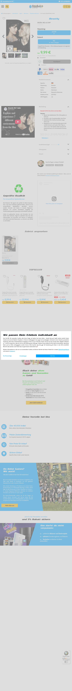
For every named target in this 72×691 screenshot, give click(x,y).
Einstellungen (23, 356)
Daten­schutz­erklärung (64, 349)
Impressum (12, 351)
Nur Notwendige (7, 356)
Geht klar (52, 356)
